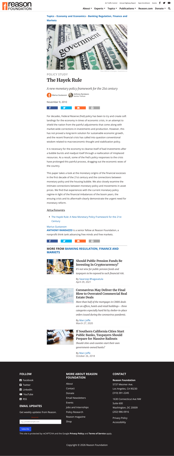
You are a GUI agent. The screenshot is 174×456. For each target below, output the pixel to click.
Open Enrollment (144, 3)
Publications (126, 8)
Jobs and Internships (77, 407)
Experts (98, 8)
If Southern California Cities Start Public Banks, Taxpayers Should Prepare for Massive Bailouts (100, 335)
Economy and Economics (71, 16)
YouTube (28, 394)
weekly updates (32, 412)
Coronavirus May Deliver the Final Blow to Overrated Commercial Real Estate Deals (101, 293)
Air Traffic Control (111, 3)
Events (154, 3)
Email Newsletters (76, 398)
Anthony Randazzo (60, 230)
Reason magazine (75, 416)
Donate (159, 8)
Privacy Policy (120, 418)
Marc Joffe (84, 320)
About (86, 8)
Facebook (28, 380)
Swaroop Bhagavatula (91, 279)
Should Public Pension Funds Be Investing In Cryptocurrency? (99, 262)
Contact (70, 388)
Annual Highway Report (128, 3)
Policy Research (74, 412)
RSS (25, 399)
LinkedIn (27, 389)
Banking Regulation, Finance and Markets (83, 250)
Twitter (27, 385)
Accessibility (119, 422)
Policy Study (57, 74)
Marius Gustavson (57, 226)
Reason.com (145, 8)
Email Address (29, 417)
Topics (111, 8)
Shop (69, 421)
